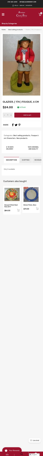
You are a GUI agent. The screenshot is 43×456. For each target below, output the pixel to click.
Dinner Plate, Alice (29, 205)
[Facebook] (12, 125)
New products (21, 138)
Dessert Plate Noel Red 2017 (11, 206)
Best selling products (21, 135)
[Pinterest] (19, 125)
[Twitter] (16, 125)
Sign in (22, 5)
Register (29, 5)
